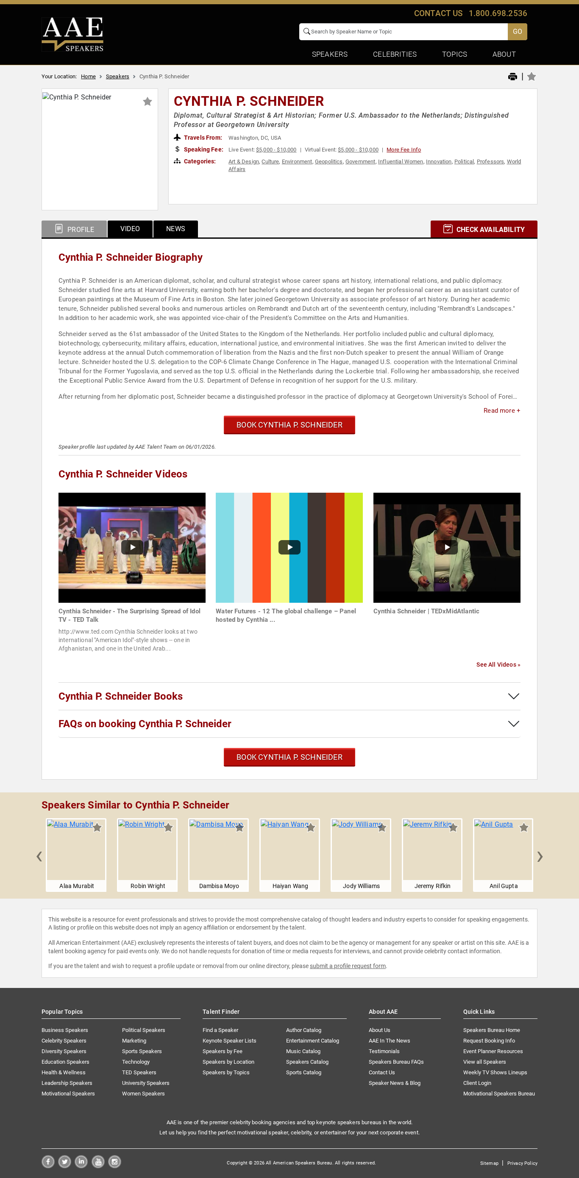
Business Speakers (65, 1030)
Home (88, 76)
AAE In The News (389, 1040)
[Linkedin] (81, 1166)
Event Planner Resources (493, 1051)
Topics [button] (454, 54)
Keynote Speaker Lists (229, 1040)
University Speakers (146, 1083)
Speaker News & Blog (394, 1083)
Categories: (199, 161)
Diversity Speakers (64, 1051)
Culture (270, 161)
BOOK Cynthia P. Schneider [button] (289, 424)
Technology (136, 1062)
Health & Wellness (64, 1072)
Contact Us (382, 1072)
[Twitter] (64, 1166)
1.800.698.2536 (498, 13)
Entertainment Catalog (312, 1040)
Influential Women (400, 161)
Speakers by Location (228, 1062)
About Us (379, 1030)
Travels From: (202, 137)
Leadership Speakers (67, 1083)
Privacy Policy (522, 1163)
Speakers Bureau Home (491, 1030)
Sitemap (489, 1163)
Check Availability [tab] (490, 230)
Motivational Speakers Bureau (499, 1093)
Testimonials (384, 1051)
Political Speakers (143, 1030)
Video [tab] (130, 229)
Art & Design (243, 161)
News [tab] (175, 229)
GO (517, 32)
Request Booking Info (489, 1040)
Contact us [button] (438, 13)
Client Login (477, 1083)
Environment (297, 161)
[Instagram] (114, 1166)
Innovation (439, 161)
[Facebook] (48, 1166)
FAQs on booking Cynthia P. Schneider (144, 724)
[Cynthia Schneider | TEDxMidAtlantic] (447, 547)
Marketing (134, 1040)
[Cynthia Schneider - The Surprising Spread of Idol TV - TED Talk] (132, 547)
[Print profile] (512, 77)
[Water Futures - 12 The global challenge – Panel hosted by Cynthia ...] (289, 547)
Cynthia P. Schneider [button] (249, 101)
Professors (490, 161)
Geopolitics (329, 161)
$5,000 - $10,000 (276, 149)
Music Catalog (303, 1051)
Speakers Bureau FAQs (396, 1062)
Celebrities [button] (395, 54)
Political (464, 161)
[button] (39, 855)
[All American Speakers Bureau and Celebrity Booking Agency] (72, 34)
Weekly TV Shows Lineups (495, 1072)
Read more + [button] (502, 410)
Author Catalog (303, 1030)
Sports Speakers (142, 1051)
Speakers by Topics (226, 1072)
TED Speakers (139, 1072)
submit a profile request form (348, 966)
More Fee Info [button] (404, 149)
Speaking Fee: (203, 149)
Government (360, 161)
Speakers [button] (330, 54)
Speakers (117, 76)
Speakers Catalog (307, 1062)
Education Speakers (65, 1062)
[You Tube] (98, 1166)
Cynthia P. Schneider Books (120, 696)
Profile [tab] (80, 230)
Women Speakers (143, 1093)
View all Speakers (484, 1062)
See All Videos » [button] (498, 664)
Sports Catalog (303, 1072)
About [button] (504, 54)
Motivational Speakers (68, 1093)
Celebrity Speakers (64, 1040)
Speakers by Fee (222, 1051)
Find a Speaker (220, 1030)
